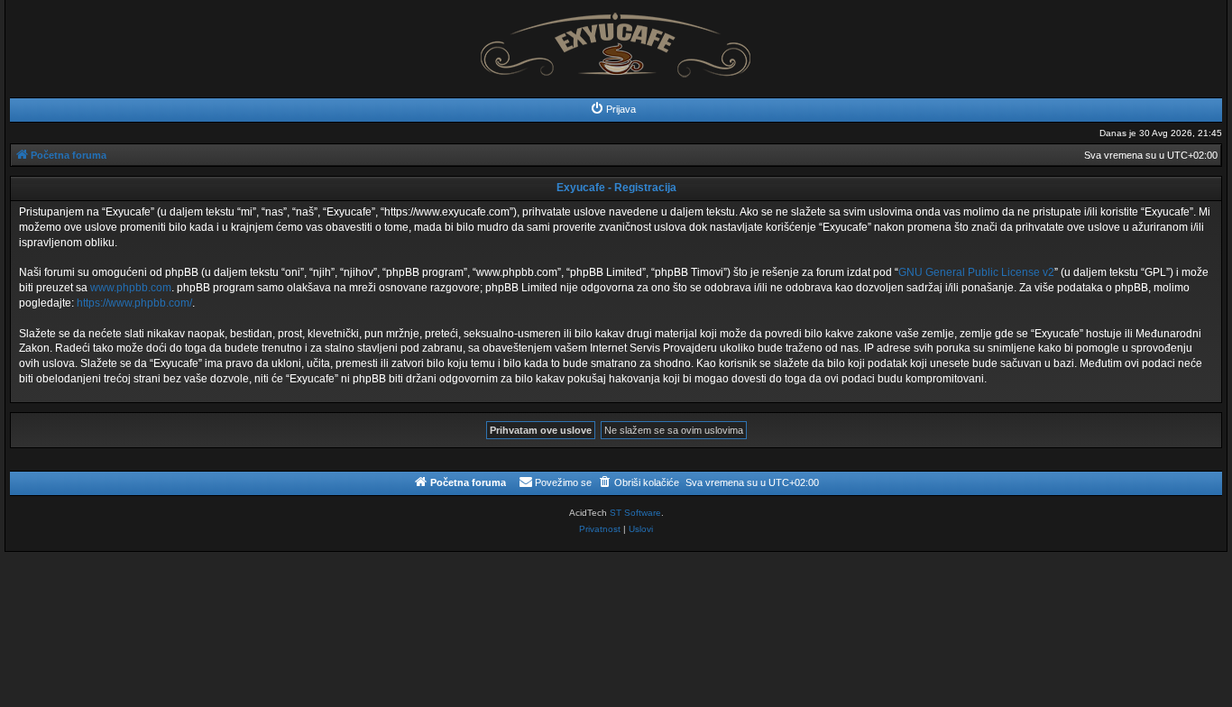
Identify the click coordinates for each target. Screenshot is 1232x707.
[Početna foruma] (616, 39)
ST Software (635, 513)
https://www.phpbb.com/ (134, 303)
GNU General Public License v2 (976, 272)
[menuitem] (613, 109)
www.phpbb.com (130, 287)
